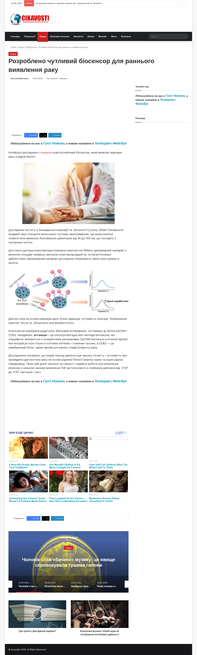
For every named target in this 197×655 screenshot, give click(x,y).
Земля (90, 36)
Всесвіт (102, 36)
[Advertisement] (68, 106)
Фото (114, 36)
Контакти (126, 36)
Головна (15, 36)
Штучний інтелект (59, 36)
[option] (68, 562)
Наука (43, 36)
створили (45, 152)
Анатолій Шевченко (19, 78)
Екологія (78, 36)
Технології (29, 36)
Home (13, 47)
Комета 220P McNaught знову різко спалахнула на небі (63, 3)
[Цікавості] (30, 19)
